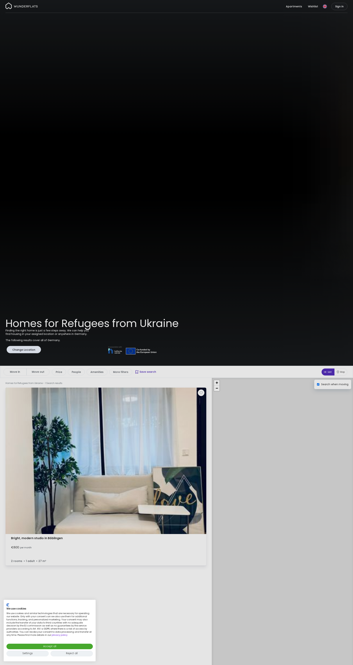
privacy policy (59, 635)
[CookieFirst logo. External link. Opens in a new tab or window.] (7, 605)
